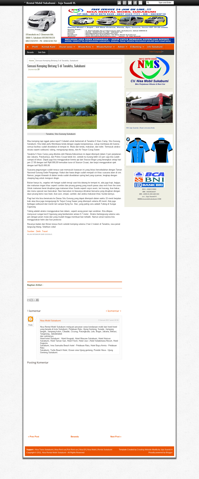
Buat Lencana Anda (147, 128)
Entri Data (41, 52)
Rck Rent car (72, 450)
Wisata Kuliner (104, 47)
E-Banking (135, 47)
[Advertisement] (53, 257)
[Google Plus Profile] (124, 3)
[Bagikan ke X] (34, 300)
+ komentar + (113, 311)
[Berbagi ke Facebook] (37, 300)
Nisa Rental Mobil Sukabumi (54, 452)
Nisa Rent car (60, 450)
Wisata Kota (84, 47)
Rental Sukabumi (105, 450)
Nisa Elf (82, 450)
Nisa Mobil (91, 450)
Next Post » (115, 436)
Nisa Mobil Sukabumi (50, 320)
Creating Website (144, 450)
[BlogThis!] (31, 300)
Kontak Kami (48, 47)
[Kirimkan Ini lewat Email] (28, 300)
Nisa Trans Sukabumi (44, 450)
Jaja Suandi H (167, 450)
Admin (121, 47)
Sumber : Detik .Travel (37, 231)
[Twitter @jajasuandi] (130, 3)
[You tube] (119, 3)
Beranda (30, 52)
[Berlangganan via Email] (140, 3)
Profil (35, 47)
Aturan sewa (65, 47)
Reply (30, 325)
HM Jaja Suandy (132, 128)
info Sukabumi (155, 47)
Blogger (169, 452)
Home (31, 61)
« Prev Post (33, 436)
